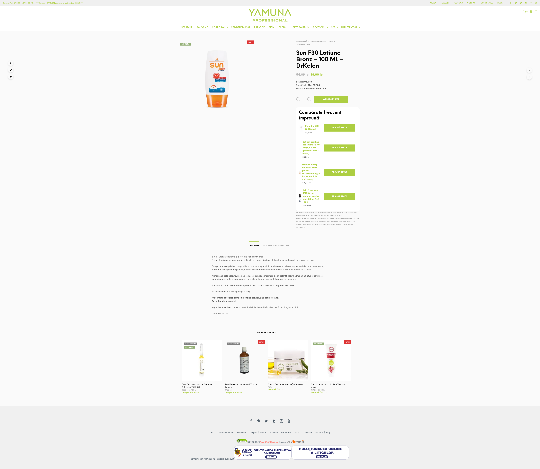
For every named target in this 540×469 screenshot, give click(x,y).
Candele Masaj (240, 27)
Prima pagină (301, 41)
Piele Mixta (314, 212)
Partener (308, 432)
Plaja (331, 41)
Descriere (254, 246)
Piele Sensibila (326, 212)
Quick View (203, 378)
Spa (333, 27)
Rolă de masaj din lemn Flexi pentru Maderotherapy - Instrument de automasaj (311, 171)
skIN (271, 27)
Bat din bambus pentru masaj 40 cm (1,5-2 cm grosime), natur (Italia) (311, 147)
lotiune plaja (332, 221)
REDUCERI (286, 432)
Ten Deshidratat (303, 215)
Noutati (263, 432)
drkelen (333, 218)
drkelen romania (345, 218)
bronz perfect (310, 218)
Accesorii (319, 27)
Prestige (259, 27)
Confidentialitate (225, 432)
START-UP (187, 27)
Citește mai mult (190, 393)
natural (342, 221)
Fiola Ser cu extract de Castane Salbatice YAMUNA (197, 385)
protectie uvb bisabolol (337, 225)
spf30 (350, 225)
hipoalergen (320, 221)
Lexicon (319, 432)
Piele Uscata (338, 212)
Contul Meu (487, 3)
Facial (283, 27)
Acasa (433, 3)
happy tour (310, 221)
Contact (471, 3)
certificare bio (323, 218)
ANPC (297, 432)
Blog (500, 3)
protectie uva (320, 225)
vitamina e (300, 228)
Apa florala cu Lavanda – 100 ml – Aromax (241, 385)
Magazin (445, 3)
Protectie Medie (303, 44)
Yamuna (458, 3)
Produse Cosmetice (318, 41)
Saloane (202, 27)
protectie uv (308, 225)
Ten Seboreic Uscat (334, 215)
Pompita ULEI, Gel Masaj (312, 127)
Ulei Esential (349, 27)
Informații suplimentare (276, 246)
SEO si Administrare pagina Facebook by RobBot (212, 459)
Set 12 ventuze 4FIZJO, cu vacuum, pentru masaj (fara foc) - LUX (311, 196)
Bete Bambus (301, 27)
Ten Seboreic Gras (318, 215)
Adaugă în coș (331, 99)
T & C (212, 432)
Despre (253, 432)
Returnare (241, 432)
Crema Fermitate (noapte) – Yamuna (285, 384)
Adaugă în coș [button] (339, 128)
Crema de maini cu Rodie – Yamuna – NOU (328, 385)
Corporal (218, 27)
